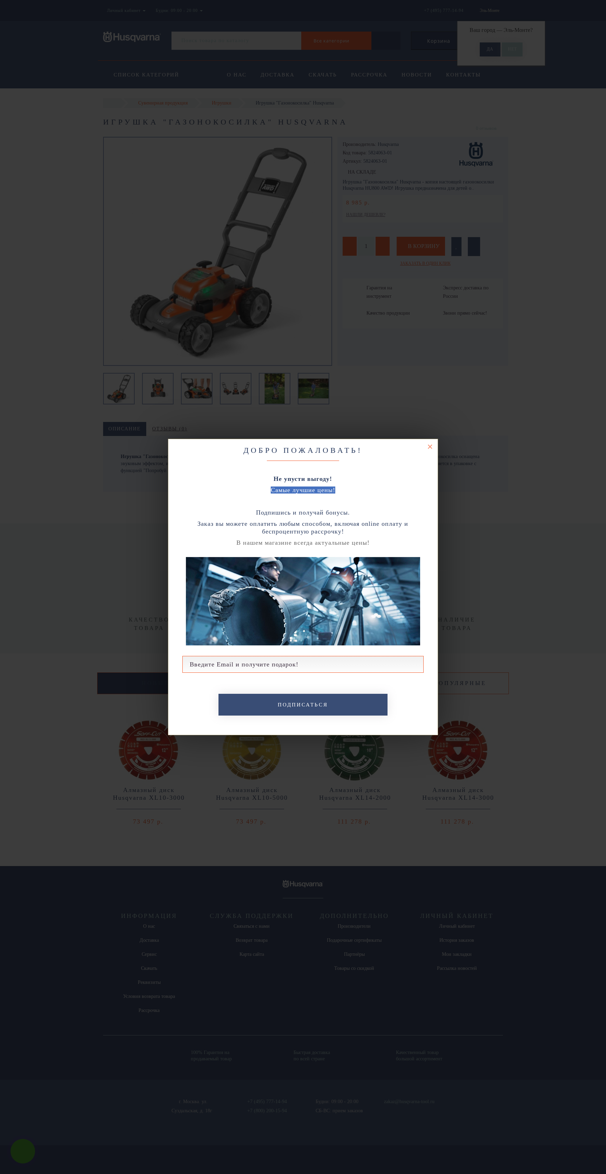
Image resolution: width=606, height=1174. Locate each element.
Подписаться (303, 704)
